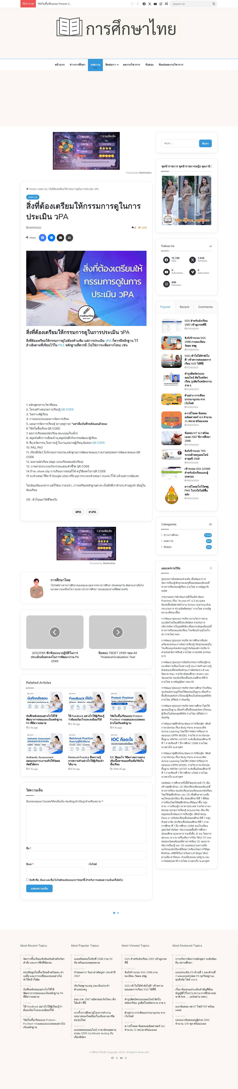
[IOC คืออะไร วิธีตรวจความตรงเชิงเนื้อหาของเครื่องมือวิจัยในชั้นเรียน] (128, 743)
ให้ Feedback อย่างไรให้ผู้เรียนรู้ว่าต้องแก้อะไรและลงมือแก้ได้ (86, 717)
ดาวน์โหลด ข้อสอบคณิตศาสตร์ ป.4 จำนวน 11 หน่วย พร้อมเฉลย (198, 417)
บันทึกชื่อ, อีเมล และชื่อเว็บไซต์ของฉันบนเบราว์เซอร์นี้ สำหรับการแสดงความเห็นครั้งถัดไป (76, 879)
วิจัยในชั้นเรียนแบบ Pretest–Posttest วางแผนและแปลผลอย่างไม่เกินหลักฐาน (79, 3)
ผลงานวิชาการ (131, 64)
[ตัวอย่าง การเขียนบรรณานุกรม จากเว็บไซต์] (171, 399)
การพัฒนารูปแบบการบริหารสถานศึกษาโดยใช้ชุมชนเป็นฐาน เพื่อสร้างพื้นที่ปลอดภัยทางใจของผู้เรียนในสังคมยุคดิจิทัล (186, 709)
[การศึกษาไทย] (119, 26)
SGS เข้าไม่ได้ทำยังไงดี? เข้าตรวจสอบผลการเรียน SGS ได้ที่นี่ (198, 359)
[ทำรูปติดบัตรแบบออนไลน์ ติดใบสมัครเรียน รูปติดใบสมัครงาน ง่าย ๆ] (171, 379)
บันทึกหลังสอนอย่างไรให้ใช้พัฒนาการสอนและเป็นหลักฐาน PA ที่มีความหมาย (44, 719)
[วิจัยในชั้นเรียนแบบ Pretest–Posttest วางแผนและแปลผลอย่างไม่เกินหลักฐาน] (128, 702)
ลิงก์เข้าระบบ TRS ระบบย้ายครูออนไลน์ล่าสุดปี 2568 (196, 454)
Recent (184, 307)
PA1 (61, 345)
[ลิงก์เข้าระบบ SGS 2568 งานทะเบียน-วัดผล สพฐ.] (171, 343)
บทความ (95, 64)
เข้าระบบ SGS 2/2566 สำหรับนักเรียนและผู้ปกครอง (197, 472)
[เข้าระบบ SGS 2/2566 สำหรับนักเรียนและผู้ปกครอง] (171, 473)
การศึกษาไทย (60, 580)
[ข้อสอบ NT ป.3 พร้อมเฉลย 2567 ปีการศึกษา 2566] (171, 438)
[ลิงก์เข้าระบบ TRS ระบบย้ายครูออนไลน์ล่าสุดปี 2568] (171, 454)
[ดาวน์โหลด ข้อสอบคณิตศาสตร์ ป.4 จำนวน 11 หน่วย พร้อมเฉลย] (171, 420)
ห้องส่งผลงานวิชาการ (171, 64)
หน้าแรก (60, 64)
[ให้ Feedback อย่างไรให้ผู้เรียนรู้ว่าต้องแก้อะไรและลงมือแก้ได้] (86, 702)
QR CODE (67, 409)
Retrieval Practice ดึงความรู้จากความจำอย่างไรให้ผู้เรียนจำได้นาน (86, 761)
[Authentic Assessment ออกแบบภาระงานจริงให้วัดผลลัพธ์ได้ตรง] (44, 743)
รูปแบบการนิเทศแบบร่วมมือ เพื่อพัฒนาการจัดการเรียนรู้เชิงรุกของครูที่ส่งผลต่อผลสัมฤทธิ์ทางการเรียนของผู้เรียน (185, 582)
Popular (165, 307)
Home (32, 188)
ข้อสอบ (149, 64)
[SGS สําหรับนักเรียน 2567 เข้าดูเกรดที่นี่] (171, 326)
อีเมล (29, 864)
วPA (108, 341)
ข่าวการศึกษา (77, 64)
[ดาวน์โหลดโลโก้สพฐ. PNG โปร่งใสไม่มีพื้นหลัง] (171, 495)
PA (79, 512)
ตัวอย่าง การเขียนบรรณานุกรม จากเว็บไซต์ (195, 399)
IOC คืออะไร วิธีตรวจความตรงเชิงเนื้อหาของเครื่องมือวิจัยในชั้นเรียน (127, 761)
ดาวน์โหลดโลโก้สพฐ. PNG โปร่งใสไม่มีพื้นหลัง (197, 490)
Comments (205, 307)
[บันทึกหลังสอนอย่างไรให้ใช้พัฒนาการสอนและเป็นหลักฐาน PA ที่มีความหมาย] (44, 702)
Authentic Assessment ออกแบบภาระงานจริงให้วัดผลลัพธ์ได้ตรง (43, 761)
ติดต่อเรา (110, 64)
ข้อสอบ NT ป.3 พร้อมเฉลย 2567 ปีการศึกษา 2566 (197, 436)
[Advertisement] (119, 98)
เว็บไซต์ (93, 864)
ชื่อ (28, 848)
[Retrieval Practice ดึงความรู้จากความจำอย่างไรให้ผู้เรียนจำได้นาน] (86, 743)
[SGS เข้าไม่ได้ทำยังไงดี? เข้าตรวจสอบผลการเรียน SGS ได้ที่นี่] (171, 361)
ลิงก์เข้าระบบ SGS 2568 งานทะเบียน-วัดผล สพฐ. (195, 341)
